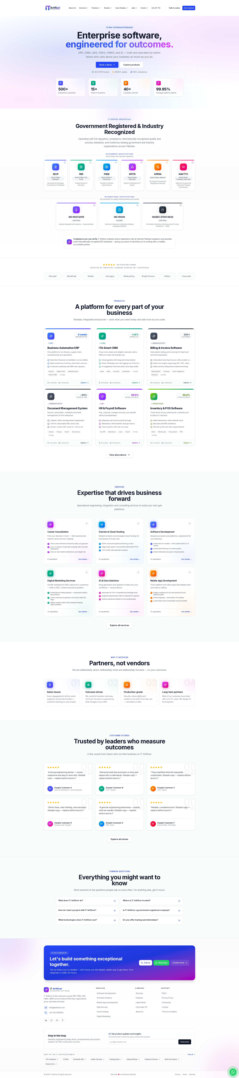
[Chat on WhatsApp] (233, 1072)
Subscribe (184, 1042)
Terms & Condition (169, 1012)
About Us (72, 8)
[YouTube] (57, 1020)
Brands (107, 8)
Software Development (106, 993)
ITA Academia (51, 1059)
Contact (165, 1007)
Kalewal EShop (132, 1059)
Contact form (178, 963)
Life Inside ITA (141, 1007)
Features (139, 998)
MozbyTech (50, 1064)
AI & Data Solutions (104, 998)
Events (143, 8)
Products (95, 8)
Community (166, 1002)
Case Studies (120, 8)
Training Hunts (114, 1059)
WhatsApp (162, 963)
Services (82, 8)
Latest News (141, 1002)
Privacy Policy (167, 998)
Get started (189, 8)
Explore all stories (119, 839)
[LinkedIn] (46, 1020)
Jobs (133, 8)
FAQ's (164, 993)
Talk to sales (174, 8)
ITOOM (65, 1059)
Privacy (177, 1074)
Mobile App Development (107, 1002)
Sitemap (192, 1074)
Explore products (131, 65)
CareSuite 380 (78, 1059)
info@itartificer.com (57, 1007)
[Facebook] (62, 1020)
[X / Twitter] (51, 1020)
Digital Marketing (103, 1016)
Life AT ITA (156, 8)
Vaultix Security (96, 1059)
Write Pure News (171, 1059)
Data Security (102, 1007)
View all (190, 1054)
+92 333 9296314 (56, 1012)
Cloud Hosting (102, 1012)
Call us (147, 963)
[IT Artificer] (53, 8)
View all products (117, 455)
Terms (184, 1074)
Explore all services (119, 625)
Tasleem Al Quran (151, 1059)
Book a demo (105, 65)
